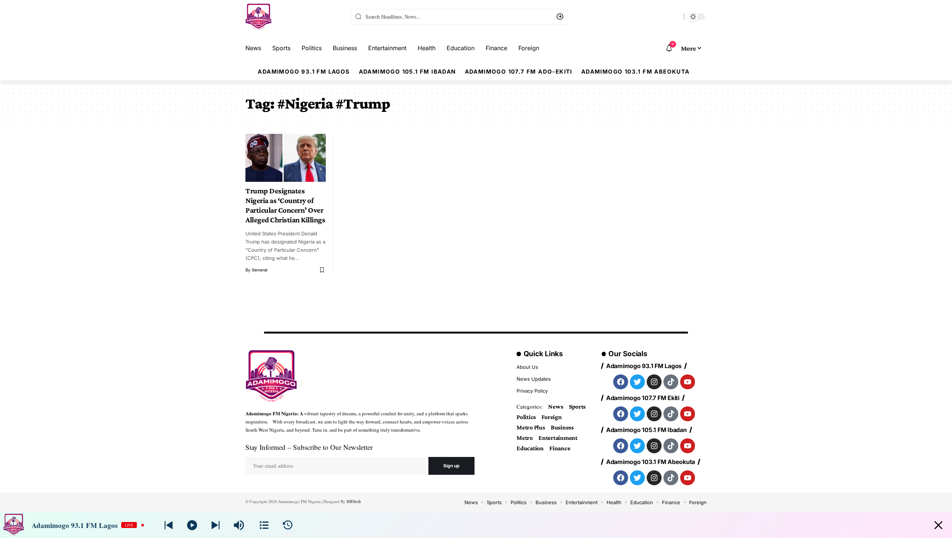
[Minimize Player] (938, 525)
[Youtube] (687, 381)
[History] (288, 525)
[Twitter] (637, 381)
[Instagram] (654, 381)
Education (530, 448)
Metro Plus (531, 427)
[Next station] (169, 525)
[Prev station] (215, 525)
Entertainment (558, 437)
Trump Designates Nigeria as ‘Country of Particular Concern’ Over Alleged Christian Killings (285, 205)
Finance (559, 448)
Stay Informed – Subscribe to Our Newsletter (309, 447)
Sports (577, 406)
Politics (526, 417)
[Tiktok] (670, 381)
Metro (525, 437)
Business (562, 427)
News (555, 406)
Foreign (551, 417)
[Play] (192, 525)
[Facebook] (620, 381)
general (259, 270)
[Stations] (264, 525)
